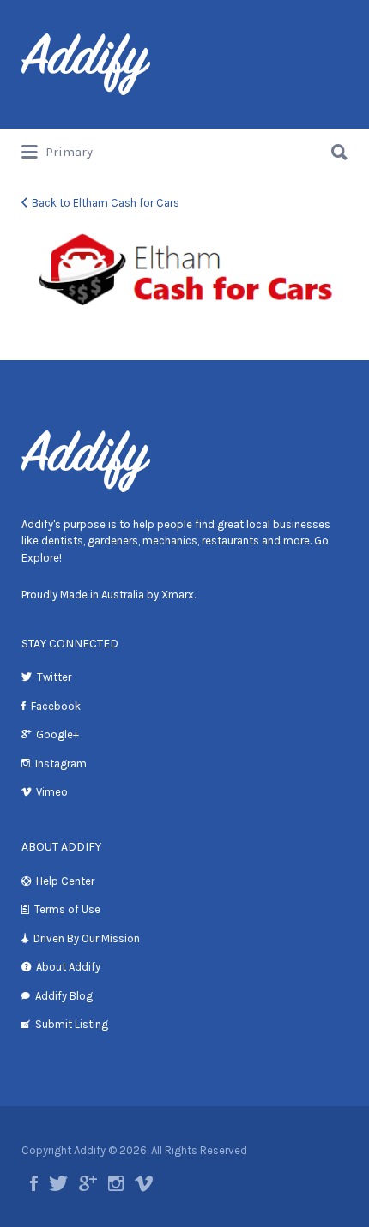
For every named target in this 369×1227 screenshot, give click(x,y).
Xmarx (177, 594)
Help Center (65, 881)
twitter (58, 1183)
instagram (116, 1183)
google (88, 1183)
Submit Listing (71, 1024)
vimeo (144, 1183)
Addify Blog (64, 995)
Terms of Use (67, 909)
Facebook (56, 706)
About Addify (68, 966)
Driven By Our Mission (86, 938)
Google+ (57, 734)
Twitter (54, 677)
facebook (34, 1183)
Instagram (61, 763)
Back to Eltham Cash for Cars (105, 202)
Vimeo (52, 791)
